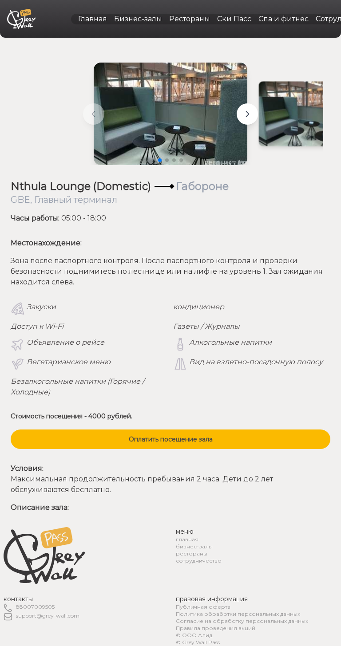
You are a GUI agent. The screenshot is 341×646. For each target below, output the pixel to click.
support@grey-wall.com (47, 615)
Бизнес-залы (138, 19)
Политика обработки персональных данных (238, 614)
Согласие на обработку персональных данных (242, 621)
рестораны (191, 553)
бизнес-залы (194, 546)
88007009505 (35, 606)
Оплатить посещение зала (171, 439)
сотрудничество (199, 560)
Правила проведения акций (215, 628)
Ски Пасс (234, 19)
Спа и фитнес (283, 19)
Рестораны (189, 19)
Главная (92, 19)
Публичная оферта (203, 606)
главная (187, 539)
